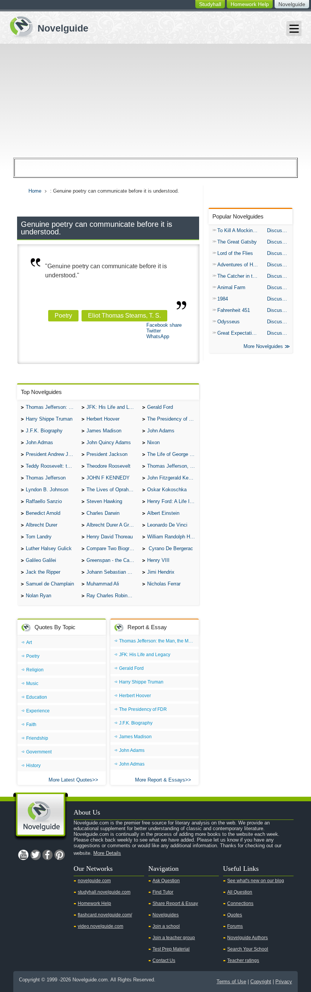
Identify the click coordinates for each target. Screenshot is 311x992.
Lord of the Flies (235, 253)
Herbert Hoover (102, 419)
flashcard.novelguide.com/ (105, 915)
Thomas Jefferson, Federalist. (173, 466)
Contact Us (163, 960)
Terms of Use (231, 981)
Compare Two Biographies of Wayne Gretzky (112, 548)
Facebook (47, 855)
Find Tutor (162, 892)
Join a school (166, 926)
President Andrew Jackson (52, 454)
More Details (107, 853)
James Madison (103, 431)
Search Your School (247, 949)
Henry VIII (158, 560)
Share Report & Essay (175, 903)
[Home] (46, 26)
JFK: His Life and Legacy (112, 407)
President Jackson (106, 454)
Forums (235, 926)
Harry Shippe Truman (49, 419)
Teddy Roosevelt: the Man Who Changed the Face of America (52, 466)
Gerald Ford (160, 407)
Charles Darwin (102, 513)
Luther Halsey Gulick (49, 548)
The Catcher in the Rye (240, 276)
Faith (31, 724)
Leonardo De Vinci (167, 525)
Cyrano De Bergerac (170, 548)
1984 (222, 299)
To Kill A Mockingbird (240, 230)
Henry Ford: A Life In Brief (173, 501)
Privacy (283, 981)
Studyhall (210, 4)
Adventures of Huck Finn (240, 264)
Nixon (153, 442)
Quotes (234, 915)
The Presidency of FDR (173, 419)
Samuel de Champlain (50, 584)
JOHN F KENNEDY (108, 478)
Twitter (153, 331)
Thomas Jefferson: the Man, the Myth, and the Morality (52, 407)
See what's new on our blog (255, 880)
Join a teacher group (173, 937)
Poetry (63, 315)
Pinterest (59, 855)
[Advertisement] (155, 100)
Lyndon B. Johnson (47, 489)
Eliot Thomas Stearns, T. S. (124, 315)
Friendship (37, 738)
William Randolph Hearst (173, 537)
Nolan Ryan (38, 595)
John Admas (39, 442)
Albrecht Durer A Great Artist (112, 525)
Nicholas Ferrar (164, 584)
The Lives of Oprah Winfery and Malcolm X (112, 489)
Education (36, 697)
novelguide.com (94, 880)
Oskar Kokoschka (167, 489)
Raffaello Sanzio (44, 501)
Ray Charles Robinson (110, 595)
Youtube (23, 855)
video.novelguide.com (100, 926)
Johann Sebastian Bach (112, 572)
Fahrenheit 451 (233, 310)
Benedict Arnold (43, 513)
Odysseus (228, 321)
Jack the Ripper (43, 572)
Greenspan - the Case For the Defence (112, 560)
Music (32, 683)
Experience (38, 711)
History (33, 765)
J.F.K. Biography (44, 431)
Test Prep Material (171, 949)
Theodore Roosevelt (108, 466)
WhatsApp (157, 336)
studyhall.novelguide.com (104, 892)
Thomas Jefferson (46, 478)
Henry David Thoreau (109, 537)
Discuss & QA (279, 230)
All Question (239, 892)
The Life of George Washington (173, 454)
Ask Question (166, 880)
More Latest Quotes (70, 780)
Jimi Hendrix (160, 572)
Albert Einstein (163, 513)
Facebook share (164, 325)
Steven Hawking (104, 501)
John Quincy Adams (108, 442)
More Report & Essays (160, 780)
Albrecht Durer (41, 525)
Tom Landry (39, 537)
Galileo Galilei (41, 560)
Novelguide (291, 4)
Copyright (260, 981)
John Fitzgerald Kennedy (173, 478)
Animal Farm (231, 287)
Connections (240, 903)
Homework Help (250, 4)
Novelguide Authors (247, 937)
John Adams (160, 431)
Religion (35, 669)
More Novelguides (263, 346)
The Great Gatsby (237, 242)
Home (34, 191)
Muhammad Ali (102, 584)
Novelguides (165, 915)
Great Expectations (238, 333)
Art (29, 642)
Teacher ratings (243, 960)
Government (39, 752)
